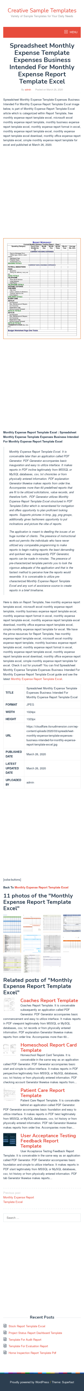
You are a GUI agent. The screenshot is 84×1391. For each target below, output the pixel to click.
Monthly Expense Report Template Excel (36, 679)
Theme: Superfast (63, 1382)
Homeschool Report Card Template (48, 1047)
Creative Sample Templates (42, 10)
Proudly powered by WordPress (29, 1382)
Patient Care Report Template (42, 1093)
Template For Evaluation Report (28, 1346)
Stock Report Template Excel (27, 1326)
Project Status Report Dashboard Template (35, 1333)
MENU (73, 32)
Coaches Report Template (49, 1000)
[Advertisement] (42, 192)
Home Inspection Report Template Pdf (32, 1353)
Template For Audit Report (25, 1339)
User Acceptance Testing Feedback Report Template (48, 1140)
